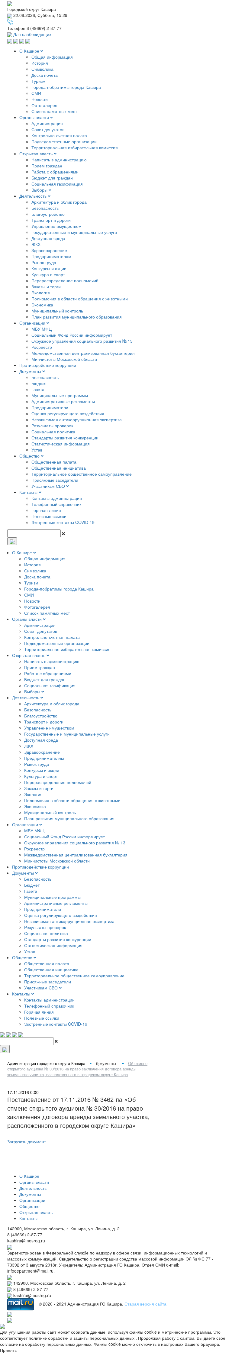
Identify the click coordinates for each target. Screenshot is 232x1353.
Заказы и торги (46, 286)
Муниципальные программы (59, 395)
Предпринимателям (51, 256)
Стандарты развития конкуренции (64, 438)
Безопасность (45, 208)
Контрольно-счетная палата (59, 135)
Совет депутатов (47, 129)
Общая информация (52, 57)
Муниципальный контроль (57, 311)
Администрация (47, 123)
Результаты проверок (52, 425)
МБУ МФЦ (41, 329)
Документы (30, 371)
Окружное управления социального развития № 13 (82, 341)
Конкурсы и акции (48, 268)
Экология (40, 293)
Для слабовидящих (31, 34)
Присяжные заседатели (54, 480)
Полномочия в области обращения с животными (79, 299)
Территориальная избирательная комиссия (74, 147)
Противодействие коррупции (47, 365)
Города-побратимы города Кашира (66, 87)
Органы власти (34, 117)
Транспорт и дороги (51, 220)
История (39, 63)
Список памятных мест (54, 111)
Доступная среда (48, 238)
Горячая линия (46, 510)
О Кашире (29, 51)
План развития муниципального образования (76, 317)
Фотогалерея (44, 105)
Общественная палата (53, 462)
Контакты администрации (56, 498)
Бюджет (39, 383)
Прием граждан (46, 166)
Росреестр (41, 347)
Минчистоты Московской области (64, 359)
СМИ (36, 93)
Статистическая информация (60, 444)
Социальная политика (53, 432)
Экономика (42, 305)
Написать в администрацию (59, 160)
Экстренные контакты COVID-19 (63, 522)
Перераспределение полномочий (64, 280)
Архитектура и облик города (59, 202)
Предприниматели (49, 407)
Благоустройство (48, 214)
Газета (37, 389)
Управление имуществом (56, 226)
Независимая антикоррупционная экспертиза (76, 419)
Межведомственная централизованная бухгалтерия (83, 353)
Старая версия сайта (145, 1304)
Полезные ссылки (48, 516)
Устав (36, 450)
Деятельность (33, 196)
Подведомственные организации (64, 141)
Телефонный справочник (56, 504)
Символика (42, 69)
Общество (30, 456)
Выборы (40, 190)
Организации (33, 323)
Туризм (38, 81)
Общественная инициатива (58, 468)
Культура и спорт (48, 274)
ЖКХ (35, 244)
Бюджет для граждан (52, 178)
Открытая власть (36, 154)
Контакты (29, 492)
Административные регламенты (63, 401)
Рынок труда (43, 262)
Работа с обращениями (55, 172)
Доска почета (44, 75)
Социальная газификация (57, 184)
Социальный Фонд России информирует (71, 335)
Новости (39, 99)
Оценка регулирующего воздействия (67, 413)
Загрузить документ (26, 1141)
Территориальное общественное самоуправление (81, 474)
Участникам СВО (48, 486)
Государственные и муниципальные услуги (74, 232)
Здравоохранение (49, 250)
